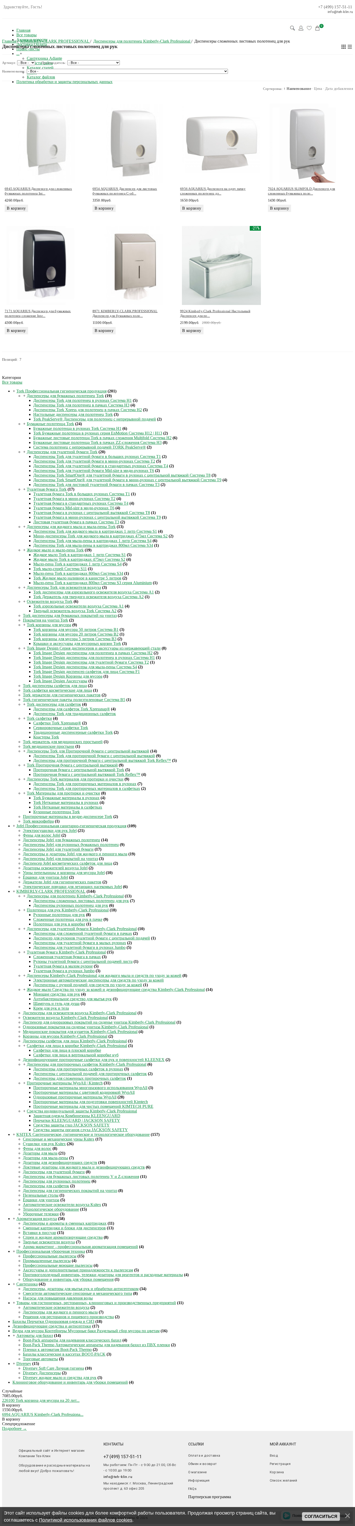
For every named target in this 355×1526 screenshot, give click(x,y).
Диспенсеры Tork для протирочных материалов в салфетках (86, 788)
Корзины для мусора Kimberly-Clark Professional (65, 1036)
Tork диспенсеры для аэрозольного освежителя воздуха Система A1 (93, 592)
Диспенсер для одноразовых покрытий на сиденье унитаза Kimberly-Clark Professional (99, 1022)
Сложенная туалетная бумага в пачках (67, 957)
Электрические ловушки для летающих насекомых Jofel (72, 886)
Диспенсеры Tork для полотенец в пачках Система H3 (81, 405)
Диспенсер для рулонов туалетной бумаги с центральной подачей (91, 938)
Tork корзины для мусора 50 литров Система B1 (76, 629)
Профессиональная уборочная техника (50, 1251)
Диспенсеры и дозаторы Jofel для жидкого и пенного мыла (75, 854)
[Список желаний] (309, 28)
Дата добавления (339, 89)
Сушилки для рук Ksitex (44, 1144)
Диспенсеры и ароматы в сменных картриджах (65, 1223)
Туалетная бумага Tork (47, 489)
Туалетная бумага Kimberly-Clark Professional (66, 952)
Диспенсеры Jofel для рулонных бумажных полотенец (71, 844)
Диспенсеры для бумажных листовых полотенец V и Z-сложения (81, 1176)
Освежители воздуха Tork (50, 601)
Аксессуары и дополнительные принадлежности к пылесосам (78, 1270)
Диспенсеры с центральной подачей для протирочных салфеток (90, 1073)
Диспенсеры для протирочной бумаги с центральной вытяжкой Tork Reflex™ (102, 760)
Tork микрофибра (38, 821)
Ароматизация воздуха (36, 1218)
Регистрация (280, 1464)
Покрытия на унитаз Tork (45, 620)
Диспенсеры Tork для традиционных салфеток (74, 713)
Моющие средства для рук (56, 994)
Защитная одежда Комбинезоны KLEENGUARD (76, 1116)
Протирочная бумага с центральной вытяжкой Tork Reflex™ (86, 774)
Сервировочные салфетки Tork (60, 727)
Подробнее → (14, 1428)
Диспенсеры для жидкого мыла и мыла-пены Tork (71, 526)
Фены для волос (37, 1148)
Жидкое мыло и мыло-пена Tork (55, 550)
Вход (274, 1455)
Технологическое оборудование (51, 1209)
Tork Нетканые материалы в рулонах (65, 802)
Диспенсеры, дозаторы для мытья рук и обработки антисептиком (81, 1289)
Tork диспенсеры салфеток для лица (55, 685)
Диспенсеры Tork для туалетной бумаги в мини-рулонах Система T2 (94, 461)
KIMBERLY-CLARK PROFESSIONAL (51, 891)
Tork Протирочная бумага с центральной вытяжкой (72, 765)
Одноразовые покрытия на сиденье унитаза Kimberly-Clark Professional (85, 1027)
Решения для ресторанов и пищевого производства (68, 1317)
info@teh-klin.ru (117, 1477)
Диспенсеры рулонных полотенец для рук (70, 905)
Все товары (12, 382)
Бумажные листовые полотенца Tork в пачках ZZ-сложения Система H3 (97, 442)
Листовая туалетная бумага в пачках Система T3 (76, 522)
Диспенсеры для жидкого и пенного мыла (60, 1312)
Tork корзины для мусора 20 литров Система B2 (76, 634)
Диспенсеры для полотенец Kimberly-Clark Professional (75, 896)
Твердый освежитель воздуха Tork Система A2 (74, 611)
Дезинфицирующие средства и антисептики (51, 1326)
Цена (318, 89)
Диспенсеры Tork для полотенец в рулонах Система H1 (82, 400)
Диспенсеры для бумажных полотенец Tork (65, 396)
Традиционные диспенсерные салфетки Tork (73, 732)
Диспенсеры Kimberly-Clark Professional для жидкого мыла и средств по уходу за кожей (104, 975)
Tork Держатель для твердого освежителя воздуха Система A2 (88, 597)
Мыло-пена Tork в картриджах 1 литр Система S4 (77, 564)
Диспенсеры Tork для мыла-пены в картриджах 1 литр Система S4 (92, 540)
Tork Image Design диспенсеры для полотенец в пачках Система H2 (93, 653)
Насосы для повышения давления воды (58, 1298)
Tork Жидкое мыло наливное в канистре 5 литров (77, 578)
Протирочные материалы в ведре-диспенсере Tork (67, 816)
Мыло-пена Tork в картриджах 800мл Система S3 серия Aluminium (92, 583)
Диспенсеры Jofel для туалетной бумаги (58, 849)
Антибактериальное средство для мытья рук (72, 999)
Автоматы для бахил (34, 1335)
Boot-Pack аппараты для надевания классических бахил (72, 1340)
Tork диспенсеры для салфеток (54, 704)
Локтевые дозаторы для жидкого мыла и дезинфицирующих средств (84, 1167)
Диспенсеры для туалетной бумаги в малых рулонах (79, 943)
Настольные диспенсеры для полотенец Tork (73, 414)
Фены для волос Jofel (41, 835)
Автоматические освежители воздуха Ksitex (62, 1204)
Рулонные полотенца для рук (59, 914)
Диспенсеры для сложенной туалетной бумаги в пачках (82, 933)
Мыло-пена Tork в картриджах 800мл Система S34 (78, 573)
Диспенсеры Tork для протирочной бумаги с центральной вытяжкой (94, 756)
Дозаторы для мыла (40, 1153)
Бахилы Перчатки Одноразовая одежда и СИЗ (53, 1321)
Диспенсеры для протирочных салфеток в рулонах (78, 1069)
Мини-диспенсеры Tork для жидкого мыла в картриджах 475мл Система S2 (100, 536)
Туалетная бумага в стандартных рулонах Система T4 (80, 503)
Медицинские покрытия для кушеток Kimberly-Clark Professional (80, 1031)
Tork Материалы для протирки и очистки (63, 793)
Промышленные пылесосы (47, 1260)
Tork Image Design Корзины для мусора (67, 676)
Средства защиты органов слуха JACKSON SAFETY (80, 1130)
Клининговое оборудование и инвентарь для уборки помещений (70, 1382)
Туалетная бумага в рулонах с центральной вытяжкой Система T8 (91, 512)
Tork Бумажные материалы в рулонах (66, 798)
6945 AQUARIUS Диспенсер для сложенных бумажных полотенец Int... (38, 191)
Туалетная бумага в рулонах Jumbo (64, 971)
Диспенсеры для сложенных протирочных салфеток (79, 1078)
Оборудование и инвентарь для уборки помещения (68, 1279)
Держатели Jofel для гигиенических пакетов (62, 882)
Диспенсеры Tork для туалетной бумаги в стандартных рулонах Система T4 (100, 466)
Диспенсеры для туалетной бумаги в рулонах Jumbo (79, 947)
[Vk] (105, 1497)
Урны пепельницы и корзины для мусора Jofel (64, 872)
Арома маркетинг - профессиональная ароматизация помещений (80, 1246)
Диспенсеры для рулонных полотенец (56, 1181)
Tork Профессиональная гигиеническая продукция (61, 391)
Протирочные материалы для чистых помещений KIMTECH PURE (93, 1106)
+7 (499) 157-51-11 (335, 7)
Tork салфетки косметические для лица (57, 690)
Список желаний (283, 1480)
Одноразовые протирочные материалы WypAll (74, 1097)
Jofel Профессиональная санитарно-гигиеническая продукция (71, 826)
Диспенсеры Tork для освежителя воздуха (64, 587)
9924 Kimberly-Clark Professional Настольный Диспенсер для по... (215, 313)
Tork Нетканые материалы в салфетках (67, 807)
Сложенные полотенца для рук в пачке (67, 919)
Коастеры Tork (46, 737)
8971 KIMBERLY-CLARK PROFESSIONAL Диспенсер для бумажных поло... (125, 313)
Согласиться (321, 1516)
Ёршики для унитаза (41, 1200)
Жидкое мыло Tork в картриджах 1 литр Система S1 (79, 554)
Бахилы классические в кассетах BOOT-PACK (64, 1354)
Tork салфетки (39, 718)
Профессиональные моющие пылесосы (58, 1265)
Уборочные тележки (41, 1214)
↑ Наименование (297, 89)
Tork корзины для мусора (49, 625)
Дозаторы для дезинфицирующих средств (60, 1162)
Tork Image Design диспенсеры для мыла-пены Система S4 (85, 667)
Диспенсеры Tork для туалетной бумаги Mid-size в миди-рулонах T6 (93, 470)
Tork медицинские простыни (48, 746)
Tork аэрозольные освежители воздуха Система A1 (78, 606)
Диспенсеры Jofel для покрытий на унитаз (60, 858)
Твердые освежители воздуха (49, 1242)
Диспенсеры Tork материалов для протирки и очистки (75, 779)
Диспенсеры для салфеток (46, 1186)
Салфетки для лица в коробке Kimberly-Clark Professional (77, 1045)
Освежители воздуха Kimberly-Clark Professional (65, 1017)
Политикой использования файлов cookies (85, 1520)
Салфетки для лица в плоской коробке (67, 1050)
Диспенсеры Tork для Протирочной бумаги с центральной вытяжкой (88, 751)
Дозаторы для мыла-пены (45, 1158)
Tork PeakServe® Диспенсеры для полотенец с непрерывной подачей (94, 419)
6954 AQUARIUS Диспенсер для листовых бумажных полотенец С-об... (125, 191)
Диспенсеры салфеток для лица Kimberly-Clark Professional (75, 1041)
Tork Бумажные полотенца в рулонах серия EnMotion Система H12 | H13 (97, 433)
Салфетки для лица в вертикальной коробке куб (76, 1055)
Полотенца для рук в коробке (59, 924)
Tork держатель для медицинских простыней (63, 741)
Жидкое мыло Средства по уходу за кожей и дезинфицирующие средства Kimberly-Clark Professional (116, 989)
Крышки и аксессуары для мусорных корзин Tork (77, 643)
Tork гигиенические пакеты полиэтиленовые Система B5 (74, 699)
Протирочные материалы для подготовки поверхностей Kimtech (90, 1101)
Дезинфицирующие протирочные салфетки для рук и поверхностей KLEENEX (94, 1059)
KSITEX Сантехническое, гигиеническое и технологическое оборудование (83, 1134)
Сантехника (27, 1284)
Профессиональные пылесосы (49, 1256)
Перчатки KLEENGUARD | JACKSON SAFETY (76, 1120)
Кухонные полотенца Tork (56, 812)
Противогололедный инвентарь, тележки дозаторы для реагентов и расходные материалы (103, 1274)
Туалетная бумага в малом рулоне (63, 966)
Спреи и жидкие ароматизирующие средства (63, 1237)
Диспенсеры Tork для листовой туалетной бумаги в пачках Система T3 (96, 484)
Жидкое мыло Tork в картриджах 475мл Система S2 (79, 559)
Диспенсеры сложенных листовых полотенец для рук (81, 900)
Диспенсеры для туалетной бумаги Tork (62, 452)
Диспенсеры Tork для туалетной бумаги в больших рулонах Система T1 (97, 456)
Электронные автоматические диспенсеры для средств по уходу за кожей (98, 980)
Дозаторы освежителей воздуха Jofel (55, 868)
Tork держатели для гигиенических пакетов (62, 695)
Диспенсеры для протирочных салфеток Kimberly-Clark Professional (86, 1064)
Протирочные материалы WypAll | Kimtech (65, 1083)
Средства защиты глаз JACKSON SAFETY (71, 1125)
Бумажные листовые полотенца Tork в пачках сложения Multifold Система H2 (102, 438)
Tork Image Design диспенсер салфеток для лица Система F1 (86, 671)
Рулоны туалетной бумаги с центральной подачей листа (83, 961)
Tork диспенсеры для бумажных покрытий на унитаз (70, 615)
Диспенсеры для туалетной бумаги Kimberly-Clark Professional (82, 929)
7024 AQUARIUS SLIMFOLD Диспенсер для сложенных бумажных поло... (301, 191)
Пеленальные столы (40, 1195)
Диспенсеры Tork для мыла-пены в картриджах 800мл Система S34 (93, 545)
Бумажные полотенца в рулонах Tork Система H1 (77, 428)
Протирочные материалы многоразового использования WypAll (90, 1087)
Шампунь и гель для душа (56, 1003)
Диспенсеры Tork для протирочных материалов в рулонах (84, 784)
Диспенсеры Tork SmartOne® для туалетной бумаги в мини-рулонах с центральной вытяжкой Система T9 (127, 480)
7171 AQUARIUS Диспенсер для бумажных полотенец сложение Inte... (38, 313)
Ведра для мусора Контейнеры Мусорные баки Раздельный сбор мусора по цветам (86, 1331)
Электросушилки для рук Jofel (50, 830)
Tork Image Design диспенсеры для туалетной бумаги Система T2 (91, 662)
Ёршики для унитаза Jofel (45, 877)
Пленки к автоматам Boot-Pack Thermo (57, 1349)
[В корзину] (41, 1405)
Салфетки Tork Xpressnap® (57, 723)
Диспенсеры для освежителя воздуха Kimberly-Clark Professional (79, 1013)
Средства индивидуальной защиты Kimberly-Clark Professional (82, 1111)
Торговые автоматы (40, 1359)
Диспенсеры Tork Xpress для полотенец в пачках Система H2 (87, 410)
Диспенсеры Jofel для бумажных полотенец (61, 840)
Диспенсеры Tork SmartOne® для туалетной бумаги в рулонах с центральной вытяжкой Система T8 (122, 475)
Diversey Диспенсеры (42, 1373)
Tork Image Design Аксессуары (60, 681)
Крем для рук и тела (51, 1008)
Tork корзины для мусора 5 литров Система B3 (74, 639)
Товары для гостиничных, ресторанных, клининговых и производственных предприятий (96, 1303)
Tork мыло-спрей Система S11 (60, 569)
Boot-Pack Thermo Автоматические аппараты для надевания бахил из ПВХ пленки (96, 1345)
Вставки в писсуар (39, 1232)
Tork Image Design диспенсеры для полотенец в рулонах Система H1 (94, 657)
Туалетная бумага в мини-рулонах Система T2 (74, 498)
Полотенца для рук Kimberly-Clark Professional (68, 910)
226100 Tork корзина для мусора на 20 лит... (41, 1400)
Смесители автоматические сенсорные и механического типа (77, 1293)
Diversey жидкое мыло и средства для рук (59, 1377)
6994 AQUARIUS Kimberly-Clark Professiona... (42, 1414)
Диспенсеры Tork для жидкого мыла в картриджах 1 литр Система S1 (95, 531)
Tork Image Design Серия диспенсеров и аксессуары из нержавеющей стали (94, 648)
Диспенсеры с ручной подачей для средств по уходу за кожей (87, 985)
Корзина (277, 1472)
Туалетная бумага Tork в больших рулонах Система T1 (81, 494)
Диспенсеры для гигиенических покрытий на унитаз (70, 1190)
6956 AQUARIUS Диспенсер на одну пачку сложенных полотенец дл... (213, 191)
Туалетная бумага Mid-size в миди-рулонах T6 (73, 508)
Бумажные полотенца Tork (50, 424)
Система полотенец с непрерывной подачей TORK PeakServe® (89, 447)
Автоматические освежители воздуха (56, 1307)
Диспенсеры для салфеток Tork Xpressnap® (71, 709)
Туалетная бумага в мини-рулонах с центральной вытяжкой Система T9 (97, 517)
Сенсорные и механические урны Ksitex (58, 1139)
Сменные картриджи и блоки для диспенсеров (64, 1228)
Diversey (23, 1363)
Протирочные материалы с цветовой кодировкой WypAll (84, 1092)
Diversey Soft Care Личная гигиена (53, 1368)
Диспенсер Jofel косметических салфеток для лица (67, 863)
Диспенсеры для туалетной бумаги (54, 1172)
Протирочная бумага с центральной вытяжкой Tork (78, 770)
